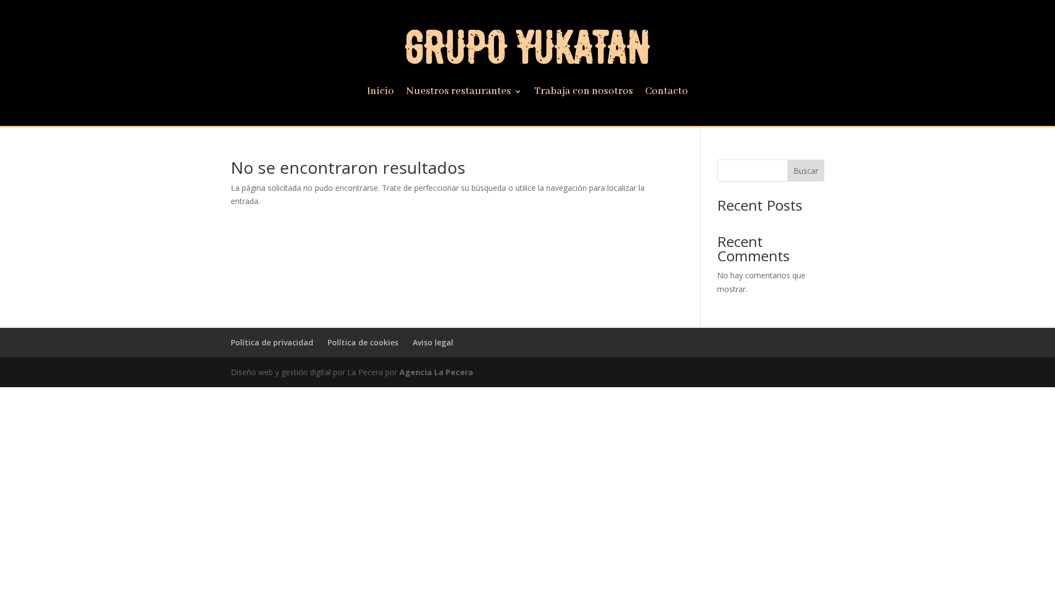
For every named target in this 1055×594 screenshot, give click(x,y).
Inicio (380, 92)
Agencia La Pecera (436, 372)
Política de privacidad (272, 342)
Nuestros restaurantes (458, 92)
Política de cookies (362, 342)
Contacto (666, 92)
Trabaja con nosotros (583, 92)
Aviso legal (433, 342)
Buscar (805, 171)
